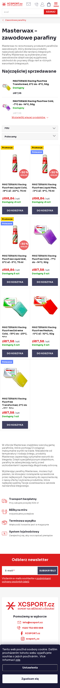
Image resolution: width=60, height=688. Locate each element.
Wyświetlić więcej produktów (29, 117)
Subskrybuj (47, 570)
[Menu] (56, 4)
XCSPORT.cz (32, 633)
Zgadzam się (30, 678)
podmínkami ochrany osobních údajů (26, 580)
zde (18, 660)
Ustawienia (30, 667)
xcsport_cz (32, 638)
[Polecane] (15, 377)
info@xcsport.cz (33, 622)
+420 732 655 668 (32, 627)
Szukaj (50, 11)
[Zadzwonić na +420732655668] (37, 4)
